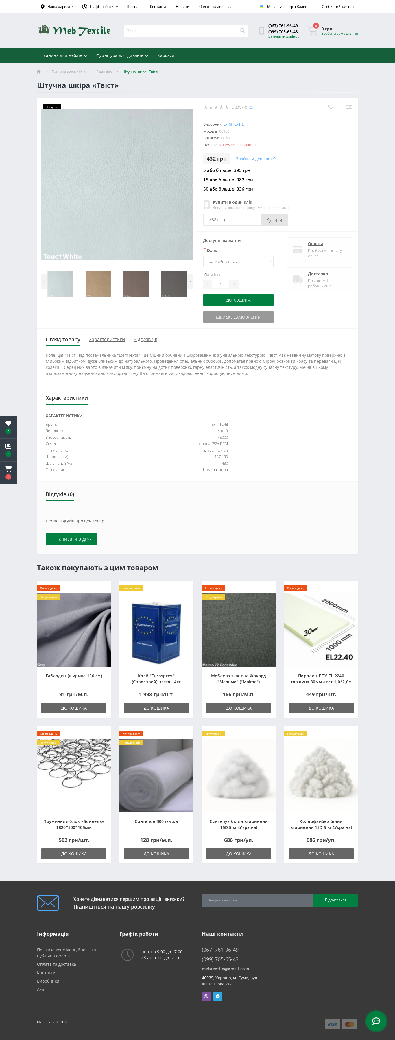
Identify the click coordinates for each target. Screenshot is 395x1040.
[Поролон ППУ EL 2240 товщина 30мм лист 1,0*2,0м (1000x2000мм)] (321, 629)
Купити (275, 220)
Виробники (48, 981)
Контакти (158, 6)
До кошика (238, 300)
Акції (42, 989)
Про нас (133, 6)
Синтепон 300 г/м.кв (156, 821)
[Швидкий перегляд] (101, 606)
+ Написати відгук (71, 539)
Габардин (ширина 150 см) (74, 675)
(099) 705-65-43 (283, 31)
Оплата (315, 243)
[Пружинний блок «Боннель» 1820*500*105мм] (74, 775)
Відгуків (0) (145, 339)
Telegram (217, 996)
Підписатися (335, 899)
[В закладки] (101, 588)
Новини (182, 6)
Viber (206, 996)
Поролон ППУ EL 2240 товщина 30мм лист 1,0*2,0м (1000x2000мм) (321, 682)
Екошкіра (104, 71)
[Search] (242, 31)
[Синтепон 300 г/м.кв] (156, 775)
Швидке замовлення (238, 317)
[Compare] (349, 107)
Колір (210, 250)
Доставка (318, 273)
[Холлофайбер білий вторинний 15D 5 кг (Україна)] (321, 775)
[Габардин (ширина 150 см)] (74, 629)
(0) (251, 107)
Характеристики (107, 339)
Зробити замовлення (340, 33)
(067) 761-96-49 (283, 25)
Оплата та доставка (215, 6)
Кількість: (212, 274)
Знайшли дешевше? (256, 158)
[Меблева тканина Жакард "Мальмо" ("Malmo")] (239, 629)
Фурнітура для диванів (119, 55)
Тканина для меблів (62, 55)
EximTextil (233, 124)
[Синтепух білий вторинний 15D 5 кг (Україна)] (239, 775)
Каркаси (165, 55)
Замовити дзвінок (283, 36)
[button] (8, 473)
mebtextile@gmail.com (225, 969)
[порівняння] (101, 597)
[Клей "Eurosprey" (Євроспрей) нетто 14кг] (156, 629)
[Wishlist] (331, 107)
